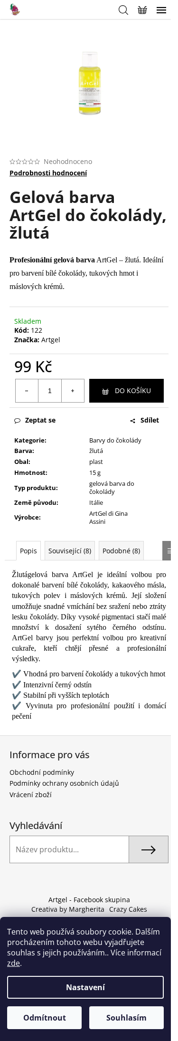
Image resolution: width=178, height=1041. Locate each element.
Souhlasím (126, 1017)
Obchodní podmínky (41, 772)
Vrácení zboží (30, 794)
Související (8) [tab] (69, 550)
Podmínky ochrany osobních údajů (64, 783)
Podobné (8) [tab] (121, 550)
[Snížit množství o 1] (27, 390)
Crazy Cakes (128, 909)
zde (13, 963)
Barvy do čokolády (115, 440)
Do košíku (133, 390)
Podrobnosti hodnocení (48, 172)
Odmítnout (44, 1017)
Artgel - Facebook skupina (89, 899)
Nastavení (85, 987)
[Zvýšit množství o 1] (72, 390)
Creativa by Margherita (67, 909)
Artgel (50, 339)
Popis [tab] (28, 550)
